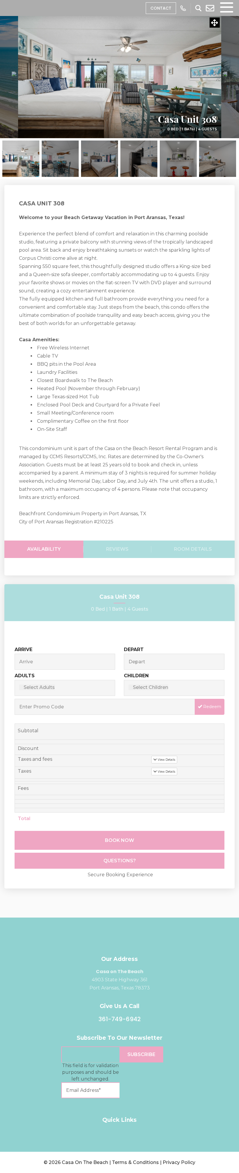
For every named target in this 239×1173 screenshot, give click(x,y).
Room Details (193, 549)
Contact (160, 8)
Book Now (119, 840)
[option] (119, 77)
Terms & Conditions (135, 1162)
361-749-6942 (120, 1019)
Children (136, 675)
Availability (44, 549)
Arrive (23, 649)
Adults (25, 675)
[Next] (222, 77)
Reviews (117, 549)
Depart (134, 649)
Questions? (119, 860)
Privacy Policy (179, 1162)
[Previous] (17, 77)
